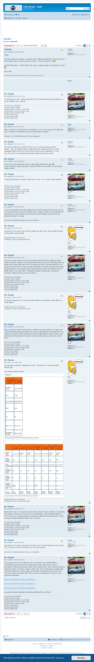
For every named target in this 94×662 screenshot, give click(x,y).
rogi (69, 242)
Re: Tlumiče (9, 94)
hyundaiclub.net (63, 653)
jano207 (70, 204)
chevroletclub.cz (53, 653)
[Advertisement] (47, 28)
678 (74, 115)
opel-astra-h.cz (30, 653)
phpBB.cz (51, 645)
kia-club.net (71, 653)
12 (74, 53)
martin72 (70, 111)
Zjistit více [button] (60, 658)
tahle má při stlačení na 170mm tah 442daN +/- (20, 579)
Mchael (70, 124)
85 (74, 145)
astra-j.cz (37, 653)
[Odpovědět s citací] (61, 50)
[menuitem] (17, 14)
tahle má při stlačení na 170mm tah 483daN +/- (20, 588)
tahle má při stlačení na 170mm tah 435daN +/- (20, 583)
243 (74, 208)
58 (74, 128)
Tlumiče (7, 39)
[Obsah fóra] (14, 7)
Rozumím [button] (81, 658)
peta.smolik (13, 41)
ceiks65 (70, 49)
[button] (89, 45)
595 (74, 246)
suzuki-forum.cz (79, 653)
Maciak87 (70, 141)
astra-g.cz (23, 653)
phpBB (41, 643)
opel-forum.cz (44, 653)
